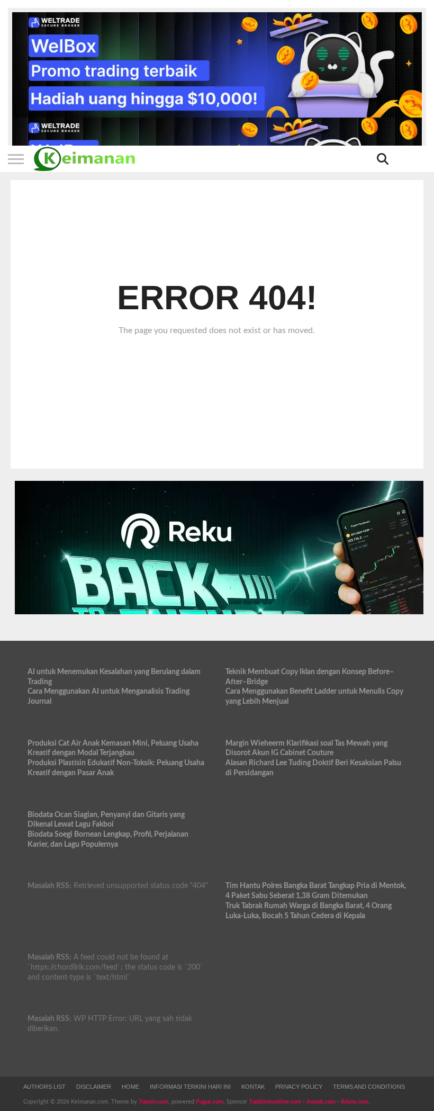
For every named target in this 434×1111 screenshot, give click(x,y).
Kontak (253, 1086)
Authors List (44, 1086)
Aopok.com (321, 1102)
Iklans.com (354, 1102)
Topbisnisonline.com (275, 1102)
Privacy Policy (298, 1086)
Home (130, 1086)
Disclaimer (93, 1086)
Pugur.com (209, 1102)
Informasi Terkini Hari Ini (190, 1086)
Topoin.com (153, 1102)
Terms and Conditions (369, 1086)
